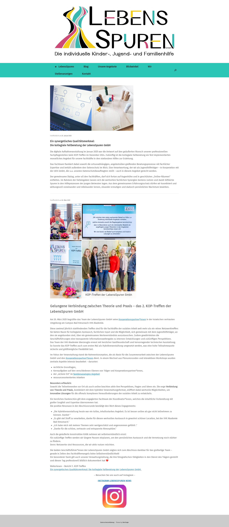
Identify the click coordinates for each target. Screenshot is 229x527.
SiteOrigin (125, 522)
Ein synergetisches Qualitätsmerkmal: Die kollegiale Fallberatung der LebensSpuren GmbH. (95, 469)
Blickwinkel (132, 66)
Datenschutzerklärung (107, 522)
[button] (175, 70)
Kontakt (86, 73)
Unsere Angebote (107, 66)
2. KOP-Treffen (52, 198)
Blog (86, 66)
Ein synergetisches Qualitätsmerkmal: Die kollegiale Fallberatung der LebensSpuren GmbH (62, 134)
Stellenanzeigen (64, 73)
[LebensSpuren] (114, 31)
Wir (150, 66)
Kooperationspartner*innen (79, 358)
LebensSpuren (66, 66)
